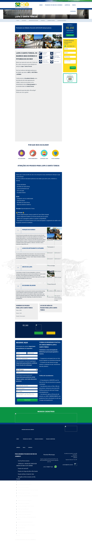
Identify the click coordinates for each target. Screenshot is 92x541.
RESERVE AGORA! (70, 35)
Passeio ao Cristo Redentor (24, 481)
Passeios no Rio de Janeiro (26, 8)
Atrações (43, 20)
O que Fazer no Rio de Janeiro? (25, 540)
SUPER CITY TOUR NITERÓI (24, 514)
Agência (18, 447)
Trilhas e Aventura (50, 439)
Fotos (17, 20)
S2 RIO (21, 8)
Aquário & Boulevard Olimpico (25, 512)
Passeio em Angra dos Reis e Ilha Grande (28, 471)
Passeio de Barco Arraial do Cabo (26, 474)
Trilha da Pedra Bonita (23, 509)
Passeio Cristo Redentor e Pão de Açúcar (28, 490)
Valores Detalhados (62, 20)
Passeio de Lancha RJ (23, 468)
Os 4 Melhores (21, 528)
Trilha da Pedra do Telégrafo (25, 500)
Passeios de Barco (39, 439)
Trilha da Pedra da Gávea (24, 493)
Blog (24, 447)
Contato (30, 447)
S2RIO (17, 439)
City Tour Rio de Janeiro (23, 461)
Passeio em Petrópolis (23, 487)
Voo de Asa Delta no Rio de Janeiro (26, 525)
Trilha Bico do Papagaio (23, 503)
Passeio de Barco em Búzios (24, 484)
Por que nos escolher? (33, 20)
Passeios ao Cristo (27, 439)
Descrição (24, 20)
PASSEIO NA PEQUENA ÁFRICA (25, 522)
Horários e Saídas (51, 20)
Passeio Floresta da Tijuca (24, 530)
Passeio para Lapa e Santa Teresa (26, 506)
